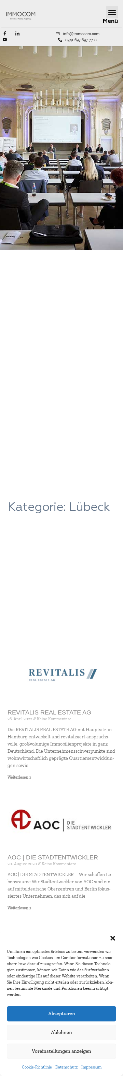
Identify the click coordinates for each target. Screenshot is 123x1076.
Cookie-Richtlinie (37, 1067)
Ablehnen (61, 1032)
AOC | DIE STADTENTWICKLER (53, 857)
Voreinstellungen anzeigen (61, 1051)
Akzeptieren (61, 1014)
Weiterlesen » (19, 777)
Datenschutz (66, 1067)
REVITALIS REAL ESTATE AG (49, 712)
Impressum (91, 1067)
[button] (112, 938)
